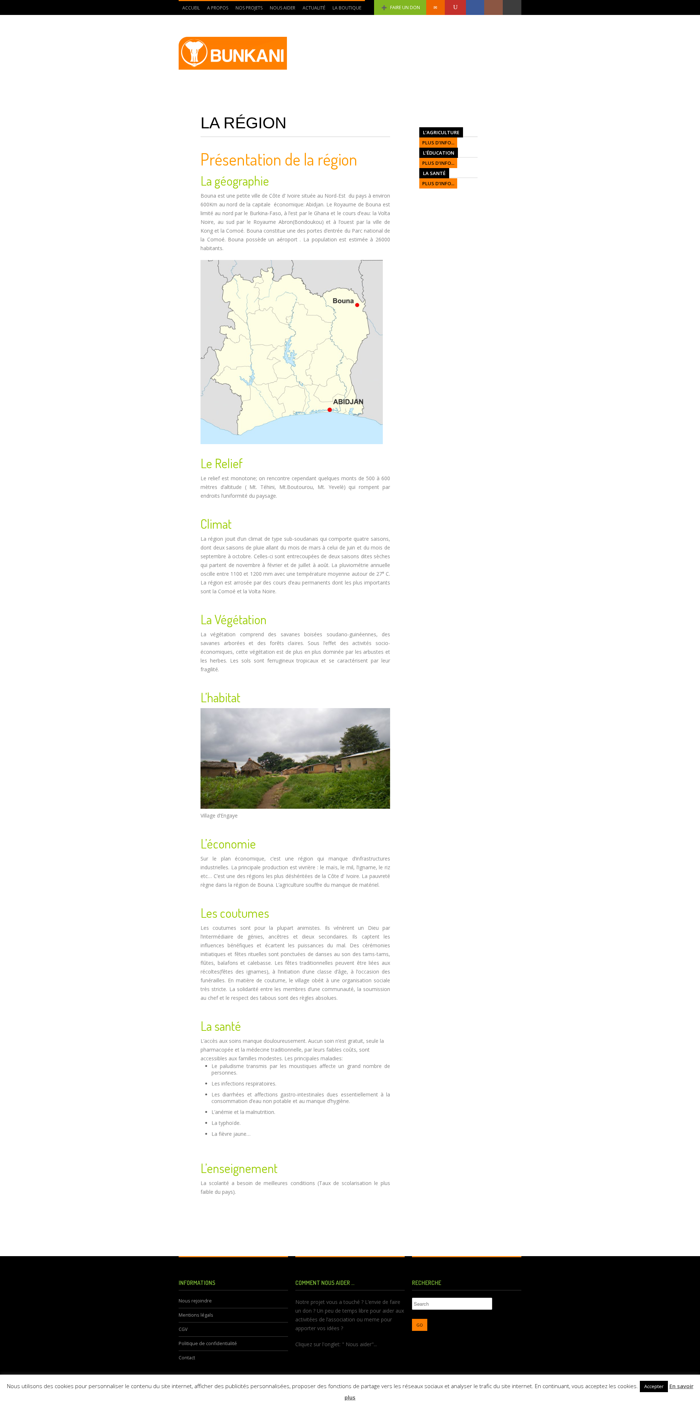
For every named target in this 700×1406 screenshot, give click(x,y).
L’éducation (438, 152)
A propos (217, 8)
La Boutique (346, 8)
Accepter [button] (654, 1386)
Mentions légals (196, 1315)
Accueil (191, 8)
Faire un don (405, 7)
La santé (434, 173)
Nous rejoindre (195, 1301)
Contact (187, 1358)
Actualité (314, 8)
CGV (183, 1329)
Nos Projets (249, 8)
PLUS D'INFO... (438, 142)
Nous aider (282, 8)
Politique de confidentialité (208, 1343)
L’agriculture (441, 132)
